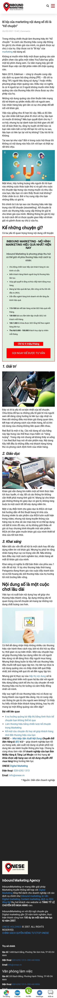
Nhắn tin (50, 996)
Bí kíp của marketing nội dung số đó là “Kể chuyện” (26, 24)
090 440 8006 (33, 960)
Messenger (39, 996)
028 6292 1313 (22, 770)
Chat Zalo (17, 996)
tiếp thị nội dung (37, 676)
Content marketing (30, 899)
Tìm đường (6, 996)
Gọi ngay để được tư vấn (28, 353)
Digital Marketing (19, 766)
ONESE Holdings (11, 926)
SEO (17, 741)
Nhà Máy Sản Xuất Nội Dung (27, 738)
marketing (7, 51)
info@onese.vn (17, 775)
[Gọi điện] (28, 991)
